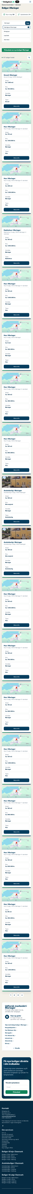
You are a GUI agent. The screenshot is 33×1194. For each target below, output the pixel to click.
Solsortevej (8, 1041)
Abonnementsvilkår (8, 1136)
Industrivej (8, 1038)
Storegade (8, 1033)
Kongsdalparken (10, 1027)
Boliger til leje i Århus (8, 1156)
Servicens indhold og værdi (10, 1139)
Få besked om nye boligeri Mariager (16, 50)
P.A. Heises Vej (9, 1035)
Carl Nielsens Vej (10, 1030)
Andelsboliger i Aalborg (9, 1171)
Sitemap (4, 1146)
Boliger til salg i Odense (9, 1181)
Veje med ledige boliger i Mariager (16, 1025)
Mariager (18, 4)
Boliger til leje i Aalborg (9, 1159)
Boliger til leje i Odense (9, 1157)
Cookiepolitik (6, 1142)
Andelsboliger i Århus (8, 1167)
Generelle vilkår (6, 1137)
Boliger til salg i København (10, 1177)
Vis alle (17, 1048)
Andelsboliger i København (10, 1166)
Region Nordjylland (8, 4)
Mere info (16, 106)
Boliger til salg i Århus (8, 1179)
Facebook (3, 1126)
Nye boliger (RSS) (7, 1148)
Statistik (4, 1144)
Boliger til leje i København (10, 1154)
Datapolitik (5, 1141)
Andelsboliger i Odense (9, 1169)
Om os (4, 1132)
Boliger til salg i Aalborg (9, 1182)
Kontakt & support (7, 1134)
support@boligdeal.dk (9, 1116)
